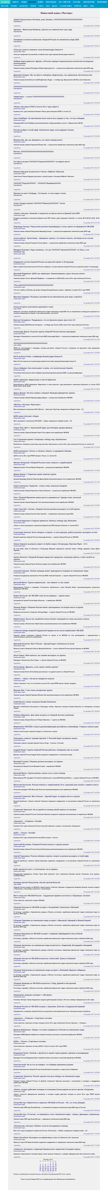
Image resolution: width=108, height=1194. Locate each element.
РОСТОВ (4, 6)
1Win (92, 6)
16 (53, 1166)
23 (53, 1168)
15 (50, 1166)
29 (50, 1170)
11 (40, 1166)
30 (53, 1170)
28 (48, 1170)
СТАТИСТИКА (66, 6)
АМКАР (15, 2)
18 (40, 1168)
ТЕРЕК (33, 6)
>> (52, 1172)
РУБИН (14, 6)
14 (48, 1166)
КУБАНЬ (76, 2)
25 (40, 1170)
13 (45, 1166)
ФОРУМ (77, 6)
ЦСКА (54, 6)
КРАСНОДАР (51, 2)
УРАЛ (41, 6)
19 (43, 1168)
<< (44, 1172)
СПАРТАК (23, 6)
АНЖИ (24, 2)
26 (43, 1170)
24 (56, 1168)
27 (45, 1170)
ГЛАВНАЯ (5, 2)
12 (43, 1166)
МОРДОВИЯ (102, 2)
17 (56, 1166)
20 (45, 1168)
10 (56, 1164)
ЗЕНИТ (40, 2)
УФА (48, 6)
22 (50, 1168)
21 (48, 1168)
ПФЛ (85, 6)
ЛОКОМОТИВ (88, 2)
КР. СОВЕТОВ (64, 2)
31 (56, 1170)
